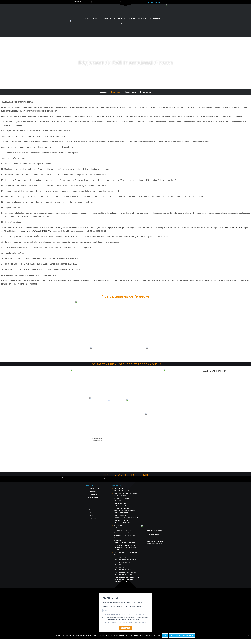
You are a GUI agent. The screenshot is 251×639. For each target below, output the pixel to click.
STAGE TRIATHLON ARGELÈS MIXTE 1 (126, 577)
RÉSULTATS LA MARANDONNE (125, 542)
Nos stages (142, 18)
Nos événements (156, 18)
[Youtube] (248, 479)
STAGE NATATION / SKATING (123, 557)
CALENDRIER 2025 (120, 503)
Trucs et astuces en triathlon (125, 545)
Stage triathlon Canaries (123, 574)
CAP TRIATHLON (91, 18)
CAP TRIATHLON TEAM (108, 18)
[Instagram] (244, 479)
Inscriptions (130, 92)
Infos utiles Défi (121, 520)
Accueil (103, 92)
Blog (129, 23)
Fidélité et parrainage (122, 523)
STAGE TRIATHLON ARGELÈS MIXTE (125, 560)
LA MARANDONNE (119, 540)
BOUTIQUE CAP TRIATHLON (123, 530)
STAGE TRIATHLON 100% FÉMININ (125, 572)
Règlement (116, 92)
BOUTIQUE (120, 23)
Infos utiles (145, 92)
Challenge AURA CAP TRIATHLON (125, 505)
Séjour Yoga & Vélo (121, 582)
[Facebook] (241, 479)
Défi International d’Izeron (124, 510)
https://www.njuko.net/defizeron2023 (229, 227)
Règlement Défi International (127, 518)
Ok (165, 635)
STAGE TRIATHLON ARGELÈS (123, 579)
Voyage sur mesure (121, 508)
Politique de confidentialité (182, 635)
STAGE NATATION (119, 567)
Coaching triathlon (126, 18)
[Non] (249, 635)
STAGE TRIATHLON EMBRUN (123, 569)
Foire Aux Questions (153, 2)
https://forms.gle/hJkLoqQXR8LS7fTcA (35, 231)
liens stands (118, 525)
